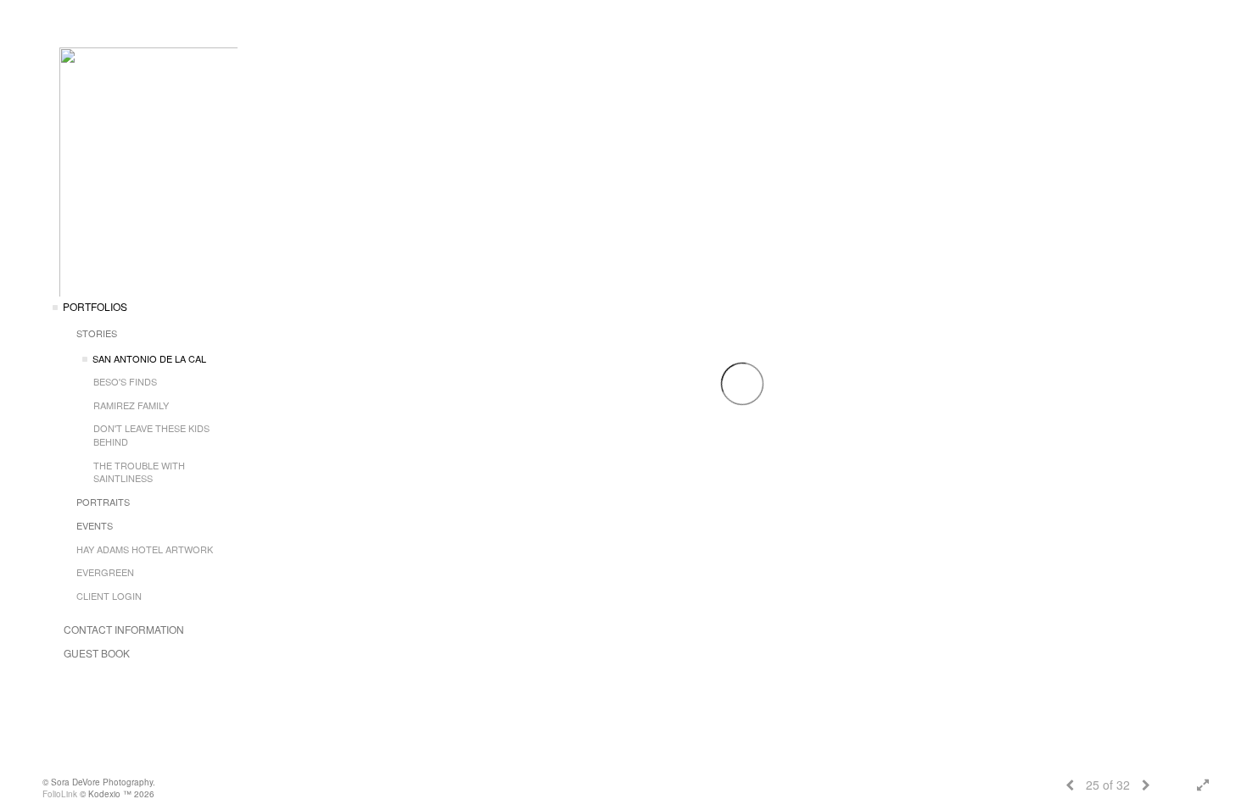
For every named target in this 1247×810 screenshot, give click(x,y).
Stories (96, 333)
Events (94, 525)
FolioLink (59, 794)
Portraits (103, 501)
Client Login (109, 595)
